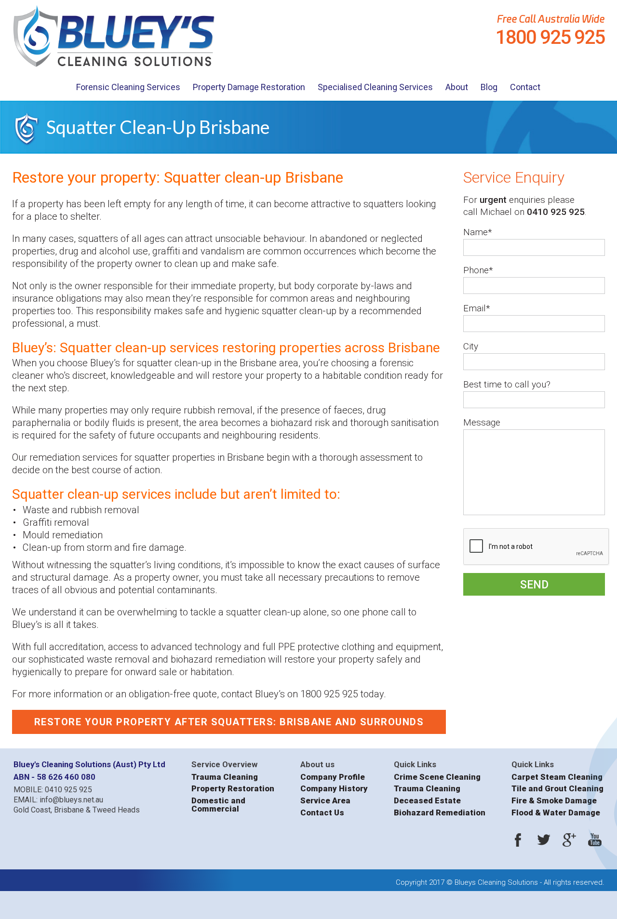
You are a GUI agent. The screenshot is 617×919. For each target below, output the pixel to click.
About (456, 87)
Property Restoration (232, 789)
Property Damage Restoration (249, 87)
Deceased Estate (427, 801)
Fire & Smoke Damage (554, 801)
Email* (476, 308)
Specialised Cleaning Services (375, 87)
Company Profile (332, 777)
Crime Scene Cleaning (437, 777)
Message (481, 422)
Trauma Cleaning (224, 777)
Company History (334, 789)
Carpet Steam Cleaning (557, 777)
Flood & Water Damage (555, 813)
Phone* (478, 270)
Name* (477, 232)
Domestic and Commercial (218, 804)
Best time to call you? (506, 384)
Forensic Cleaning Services (128, 87)
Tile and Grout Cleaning (557, 789)
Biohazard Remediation (439, 813)
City (470, 346)
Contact (525, 87)
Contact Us (322, 813)
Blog (489, 87)
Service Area (325, 801)
